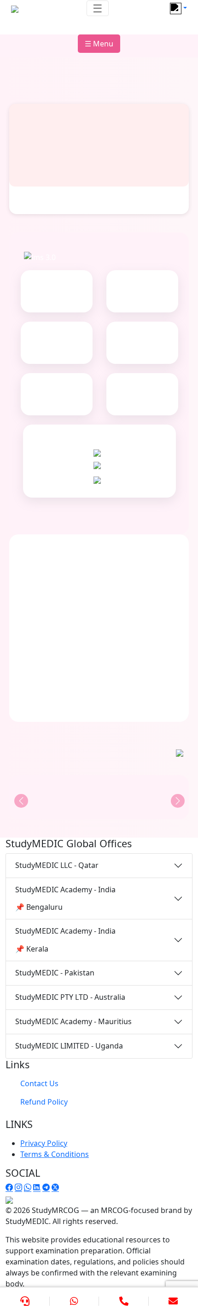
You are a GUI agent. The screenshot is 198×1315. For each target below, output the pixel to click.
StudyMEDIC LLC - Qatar (57, 865)
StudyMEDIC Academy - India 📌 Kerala (65, 939)
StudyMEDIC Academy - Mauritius (73, 1021)
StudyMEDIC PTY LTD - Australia (70, 997)
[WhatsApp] (74, 1301)
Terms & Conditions (54, 1154)
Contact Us (39, 1083)
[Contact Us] (25, 1301)
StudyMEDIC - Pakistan (54, 973)
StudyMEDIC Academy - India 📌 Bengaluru (65, 898)
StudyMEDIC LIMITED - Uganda (69, 1046)
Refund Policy (44, 1102)
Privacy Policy (43, 1143)
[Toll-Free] (124, 1301)
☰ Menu (99, 44)
